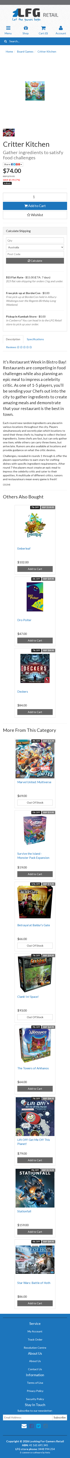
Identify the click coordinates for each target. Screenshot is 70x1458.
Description (13, 339)
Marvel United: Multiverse (34, 782)
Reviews (11, 347)
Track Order (35, 1339)
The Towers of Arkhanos (33, 1068)
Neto (47, 1452)
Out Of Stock (35, 802)
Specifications (35, 339)
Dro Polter (24, 620)
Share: (7, 164)
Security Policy (35, 1399)
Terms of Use (35, 1382)
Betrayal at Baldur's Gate (33, 925)
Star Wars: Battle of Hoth (33, 1282)
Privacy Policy (35, 1390)
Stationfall (24, 1211)
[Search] (5, 41)
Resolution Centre (35, 1347)
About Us (35, 1361)
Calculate (36, 260)
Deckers (22, 691)
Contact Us (35, 1369)
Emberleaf (24, 548)
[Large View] (9, 132)
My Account (35, 1331)
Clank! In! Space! (28, 996)
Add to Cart (37, 206)
